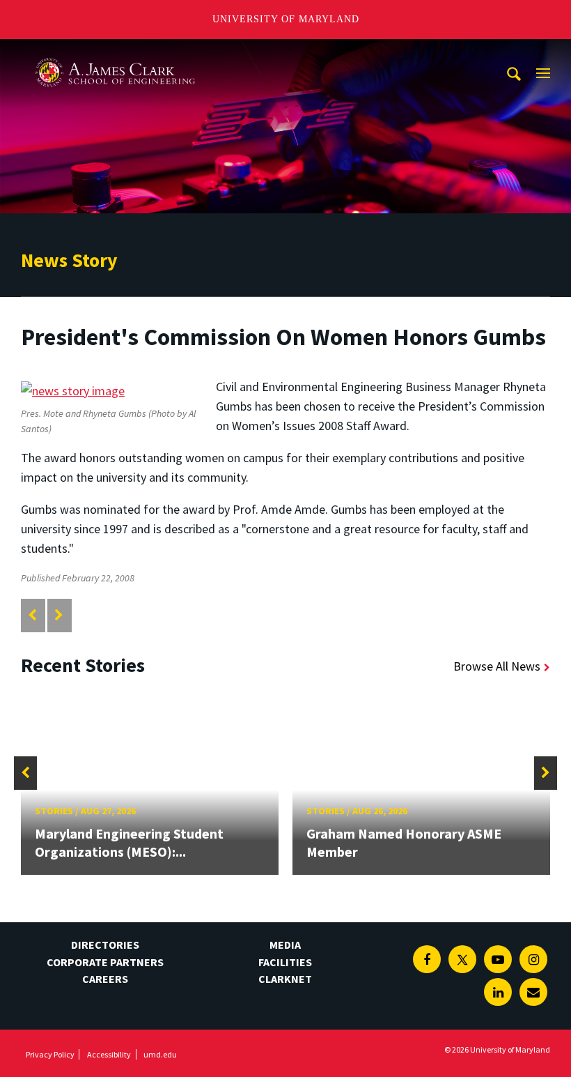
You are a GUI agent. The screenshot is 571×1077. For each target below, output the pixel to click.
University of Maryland (285, 19)
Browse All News (496, 666)
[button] (25, 773)
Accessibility (109, 1054)
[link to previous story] (32, 615)
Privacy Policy (50, 1054)
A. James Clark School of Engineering (115, 52)
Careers (105, 979)
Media (285, 945)
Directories (105, 945)
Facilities (285, 962)
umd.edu (160, 1054)
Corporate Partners (105, 962)
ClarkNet (285, 979)
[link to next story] (58, 615)
